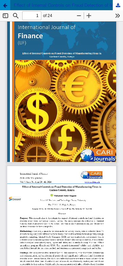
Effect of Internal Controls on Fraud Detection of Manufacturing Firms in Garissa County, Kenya (68, 5)
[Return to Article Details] (5, 5)
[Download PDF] (118, 5)
